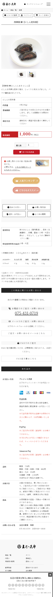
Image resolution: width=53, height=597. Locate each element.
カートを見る (43, 15)
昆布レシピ (29, 561)
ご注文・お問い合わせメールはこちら (26, 333)
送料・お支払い (14, 214)
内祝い (7, 558)
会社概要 (29, 570)
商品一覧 (8, 555)
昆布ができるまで (32, 567)
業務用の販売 (9, 561)
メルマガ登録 (12, 15)
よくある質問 (40, 214)
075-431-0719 (26, 313)
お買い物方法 (40, 207)
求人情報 (8, 570)
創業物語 (8, 567)
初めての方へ (15, 207)
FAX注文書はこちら (26, 358)
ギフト (28, 555)
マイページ (27, 15)
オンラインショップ (34, 4)
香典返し (29, 558)
